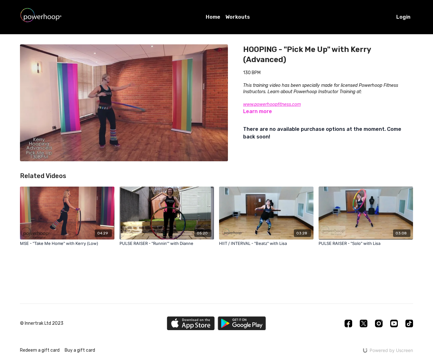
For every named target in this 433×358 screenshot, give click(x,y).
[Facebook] (348, 323)
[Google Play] (241, 323)
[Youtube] (394, 323)
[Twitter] (363, 323)
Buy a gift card (80, 350)
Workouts (237, 17)
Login (403, 17)
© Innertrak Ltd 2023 (41, 323)
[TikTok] (409, 323)
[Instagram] (379, 323)
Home (213, 17)
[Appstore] (190, 323)
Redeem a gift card (40, 350)
